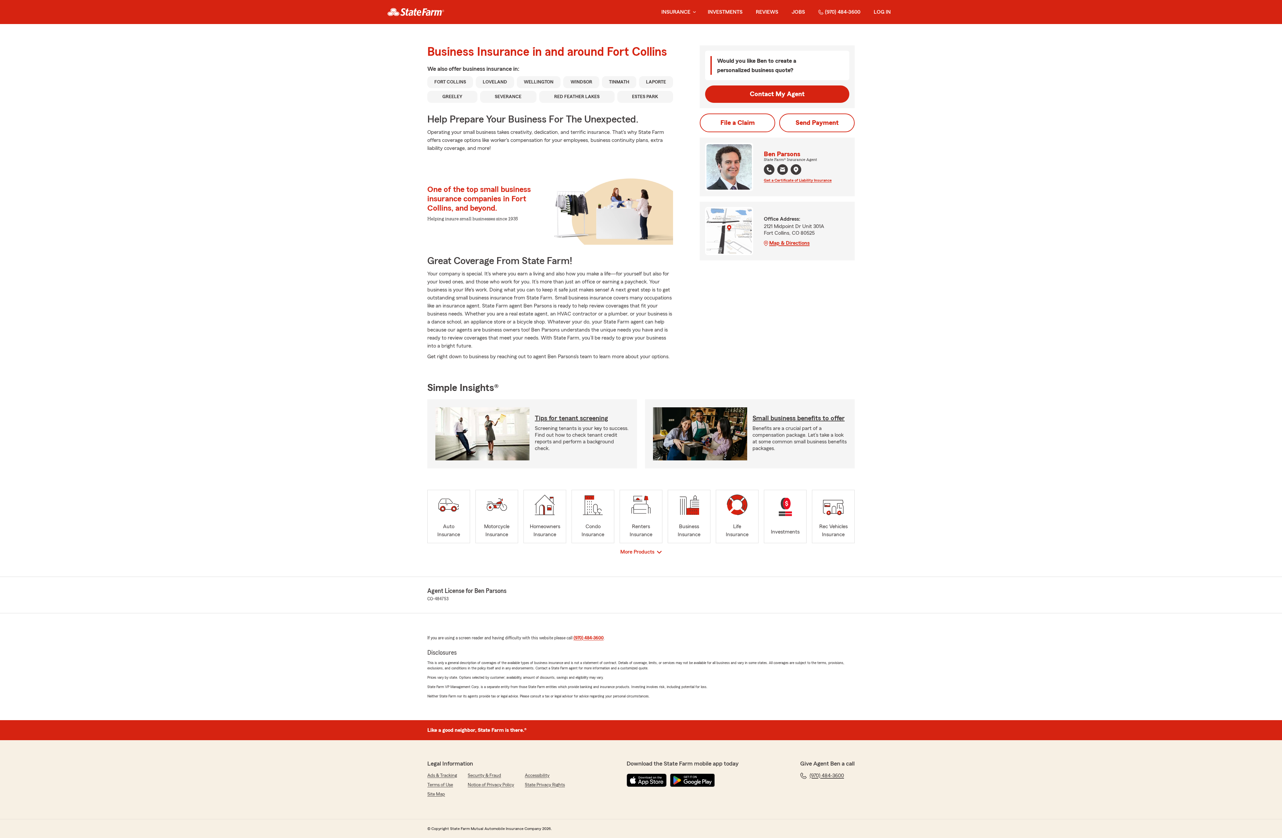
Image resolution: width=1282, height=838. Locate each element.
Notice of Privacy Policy (491, 785)
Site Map (436, 794)
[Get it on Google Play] (692, 780)
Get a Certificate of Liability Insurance (798, 180)
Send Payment (817, 123)
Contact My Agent (777, 94)
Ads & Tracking (442, 775)
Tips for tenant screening (571, 418)
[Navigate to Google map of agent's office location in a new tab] (796, 169)
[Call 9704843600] (769, 169)
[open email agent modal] (782, 170)
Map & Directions (789, 243)
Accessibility (537, 775)
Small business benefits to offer (799, 418)
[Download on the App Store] (647, 780)
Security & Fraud (484, 775)
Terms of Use (440, 785)
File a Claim (737, 123)
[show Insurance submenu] (693, 12)
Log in (882, 12)
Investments (725, 12)
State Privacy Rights (545, 785)
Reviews (767, 12)
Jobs (798, 12)
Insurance (675, 12)
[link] (416, 12)
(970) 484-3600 (842, 12)
